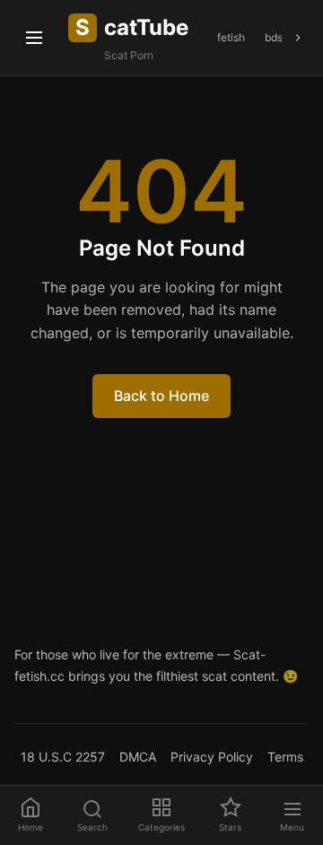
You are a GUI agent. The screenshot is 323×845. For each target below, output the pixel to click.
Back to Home (161, 396)
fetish (231, 37)
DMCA (137, 756)
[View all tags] (298, 37)
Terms (285, 756)
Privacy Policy (211, 756)
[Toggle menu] (34, 37)
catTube (131, 27)
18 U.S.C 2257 (63, 756)
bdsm (278, 37)
